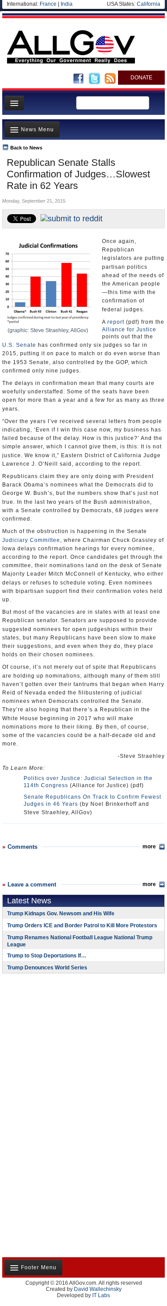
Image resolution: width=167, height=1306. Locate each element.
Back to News (26, 147)
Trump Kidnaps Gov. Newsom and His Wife (60, 913)
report (115, 322)
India (67, 4)
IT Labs (101, 1295)
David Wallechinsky (98, 1289)
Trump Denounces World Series (47, 968)
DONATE (141, 78)
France (48, 4)
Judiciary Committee (31, 540)
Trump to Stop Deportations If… (46, 956)
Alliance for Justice (129, 329)
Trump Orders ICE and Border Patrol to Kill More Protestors (82, 925)
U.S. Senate (19, 345)
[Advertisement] (58, 1037)
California (148, 4)
